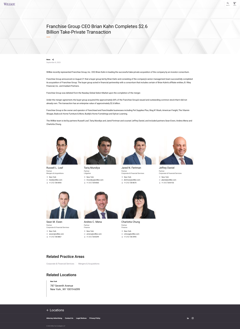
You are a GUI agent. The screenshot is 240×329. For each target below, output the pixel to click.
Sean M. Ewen (54, 222)
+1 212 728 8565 (93, 183)
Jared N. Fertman (131, 168)
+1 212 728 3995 (130, 237)
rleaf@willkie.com (55, 180)
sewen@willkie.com (56, 234)
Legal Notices (81, 318)
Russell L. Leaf (54, 168)
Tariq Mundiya (92, 168)
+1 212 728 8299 (93, 237)
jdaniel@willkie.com (169, 180)
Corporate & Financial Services (60, 263)
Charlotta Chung (130, 222)
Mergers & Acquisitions (88, 263)
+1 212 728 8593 (55, 183)
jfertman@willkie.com (132, 180)
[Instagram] (193, 318)
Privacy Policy (94, 318)
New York (52, 177)
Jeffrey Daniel (166, 168)
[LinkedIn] (188, 318)
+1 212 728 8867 (55, 237)
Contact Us (69, 318)
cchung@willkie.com (131, 234)
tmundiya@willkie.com (95, 180)
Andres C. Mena (93, 222)
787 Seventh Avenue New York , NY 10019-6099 (65, 287)
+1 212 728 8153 (168, 183)
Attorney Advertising (54, 318)
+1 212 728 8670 (130, 183)
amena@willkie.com (94, 234)
